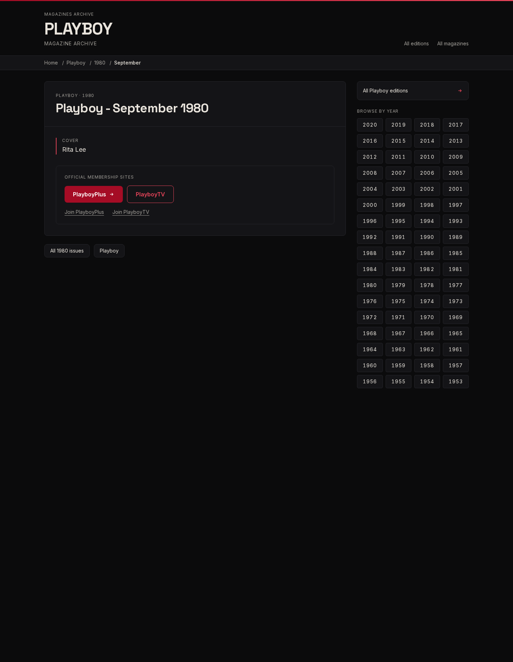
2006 (427, 173)
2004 (370, 189)
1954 (427, 381)
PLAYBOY (78, 28)
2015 (398, 141)
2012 (370, 157)
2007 (398, 173)
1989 (456, 237)
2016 (370, 141)
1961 (456, 349)
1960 (370, 365)
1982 (427, 269)
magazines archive (69, 14)
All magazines (453, 43)
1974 (427, 301)
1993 (455, 221)
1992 (370, 237)
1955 (399, 381)
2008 (370, 173)
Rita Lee (74, 149)
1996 (370, 221)
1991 (399, 237)
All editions (416, 43)
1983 (398, 269)
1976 (370, 301)
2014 (427, 141)
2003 (399, 189)
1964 (370, 349)
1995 (399, 221)
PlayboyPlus (89, 194)
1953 (455, 381)
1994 (427, 221)
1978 (427, 285)
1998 (427, 205)
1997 (456, 205)
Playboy (77, 63)
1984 (370, 269)
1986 (427, 253)
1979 (399, 285)
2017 (455, 125)
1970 (427, 317)
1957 (456, 365)
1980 (100, 63)
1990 (427, 237)
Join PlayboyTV (130, 212)
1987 (399, 253)
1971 (399, 317)
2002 (427, 189)
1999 (399, 205)
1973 (455, 301)
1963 (398, 349)
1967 (399, 333)
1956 (370, 381)
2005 (455, 173)
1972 (370, 317)
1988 (370, 253)
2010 (427, 157)
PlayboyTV (150, 194)
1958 (427, 365)
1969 (456, 317)
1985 (456, 253)
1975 (399, 301)
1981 (456, 269)
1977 (456, 285)
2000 (370, 205)
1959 (399, 365)
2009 (455, 157)
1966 (427, 333)
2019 (398, 125)
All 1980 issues (67, 251)
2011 (398, 157)
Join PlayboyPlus (84, 212)
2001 (455, 189)
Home (51, 63)
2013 (456, 141)
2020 (370, 125)
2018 (427, 125)
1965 (456, 333)
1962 (427, 349)
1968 (370, 333)
